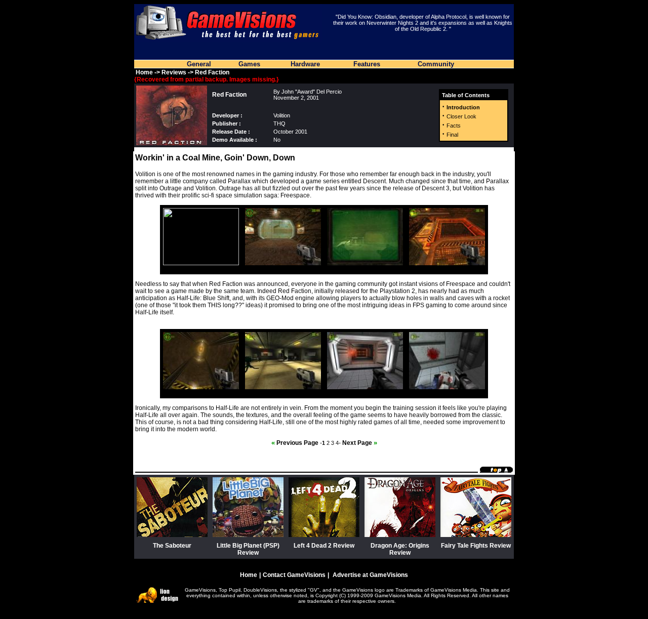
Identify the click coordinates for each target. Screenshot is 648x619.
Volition (281, 115)
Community (436, 64)
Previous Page (294, 442)
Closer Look (461, 116)
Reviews (173, 72)
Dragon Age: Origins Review (400, 549)
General (199, 64)
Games (249, 64)
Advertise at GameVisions (370, 575)
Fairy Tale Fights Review (476, 545)
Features (366, 64)
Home (144, 72)
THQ (279, 123)
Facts (454, 125)
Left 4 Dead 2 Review (324, 545)
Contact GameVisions (294, 575)
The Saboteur (172, 545)
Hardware (305, 64)
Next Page (359, 442)
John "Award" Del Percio (311, 92)
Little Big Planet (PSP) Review (248, 549)
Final (452, 135)
